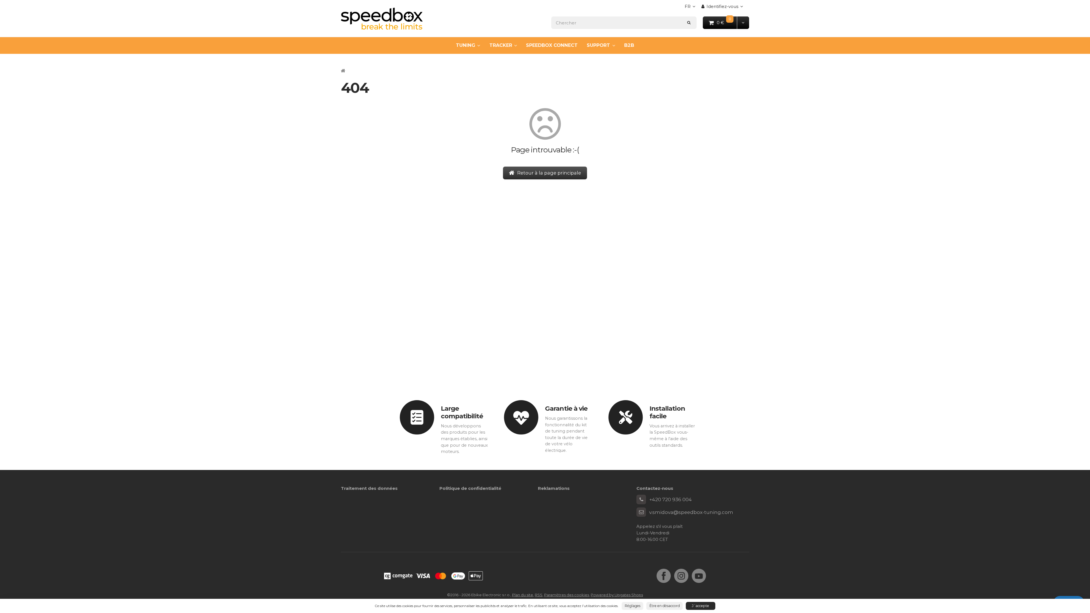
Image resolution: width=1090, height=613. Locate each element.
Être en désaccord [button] (664, 606)
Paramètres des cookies (566, 595)
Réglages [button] (632, 606)
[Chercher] (689, 22)
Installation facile (667, 412)
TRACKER (500, 45)
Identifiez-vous (722, 6)
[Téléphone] (641, 499)
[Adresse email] (641, 512)
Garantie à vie (566, 408)
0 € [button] (727, 22)
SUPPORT (598, 45)
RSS (538, 595)
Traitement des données (369, 488)
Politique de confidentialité (470, 488)
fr (691, 8)
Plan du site (522, 595)
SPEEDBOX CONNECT (552, 45)
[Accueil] (382, 19)
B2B (629, 45)
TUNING (465, 45)
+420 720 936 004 (670, 499)
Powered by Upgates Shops (617, 595)
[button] (743, 22)
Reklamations (554, 488)
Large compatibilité (462, 412)
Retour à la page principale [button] (549, 173)
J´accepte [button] (700, 606)
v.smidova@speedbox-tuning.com (691, 512)
